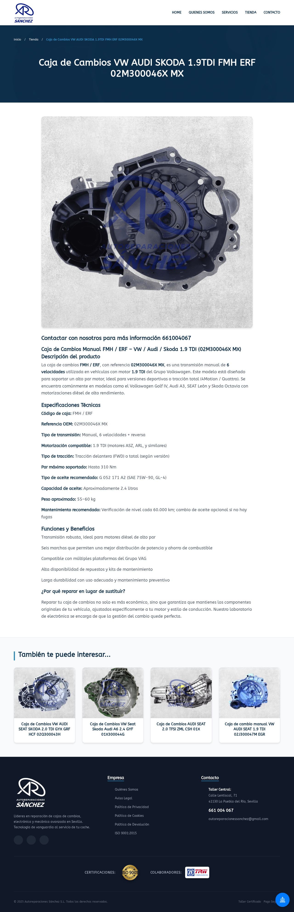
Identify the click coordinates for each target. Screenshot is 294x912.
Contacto (272, 12)
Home (176, 12)
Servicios (230, 12)
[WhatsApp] (44, 840)
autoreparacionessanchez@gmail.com (238, 819)
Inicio (17, 39)
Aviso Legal (123, 798)
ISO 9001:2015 (126, 833)
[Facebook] (18, 840)
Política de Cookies (129, 816)
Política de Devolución (132, 824)
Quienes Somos (202, 12)
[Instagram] (31, 840)
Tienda (250, 12)
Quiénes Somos (126, 790)
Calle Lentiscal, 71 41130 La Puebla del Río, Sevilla (233, 795)
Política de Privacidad (132, 807)
